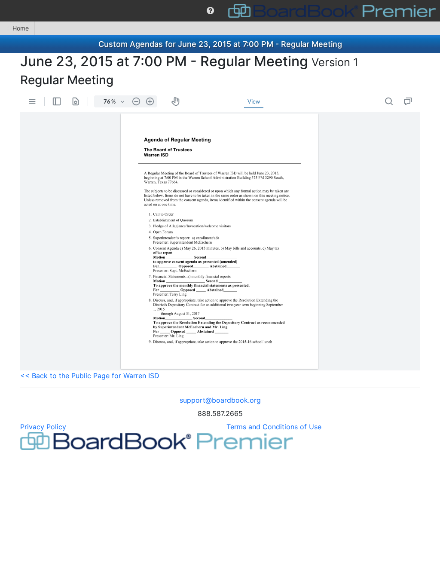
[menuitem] (210, 10)
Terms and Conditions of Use (273, 426)
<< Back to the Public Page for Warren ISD (89, 375)
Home (20, 28)
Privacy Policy (43, 426)
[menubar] (220, 10)
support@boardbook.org (220, 400)
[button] (210, 10)
